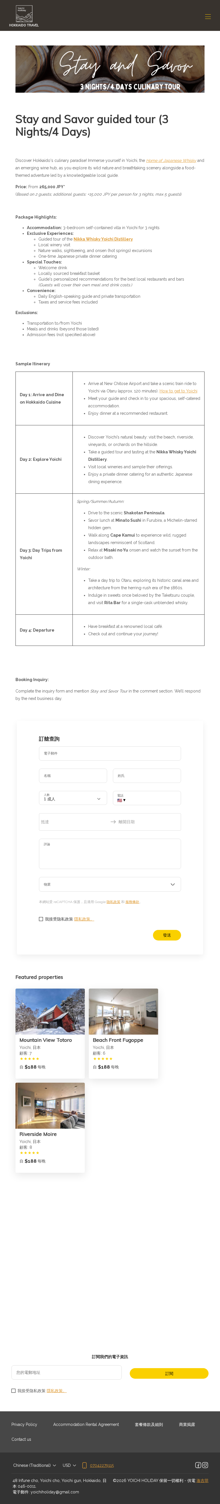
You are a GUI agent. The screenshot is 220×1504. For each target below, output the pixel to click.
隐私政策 (113, 902)
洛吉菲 (203, 1480)
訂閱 (169, 1373)
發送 (167, 935)
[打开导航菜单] (208, 16)
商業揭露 (187, 1424)
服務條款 (132, 902)
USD (67, 1465)
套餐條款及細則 (149, 1424)
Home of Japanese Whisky (171, 160)
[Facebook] (198, 1465)
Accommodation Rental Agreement (86, 1424)
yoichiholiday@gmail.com (55, 1492)
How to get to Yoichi (178, 391)
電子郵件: (21, 1492)
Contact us (21, 1439)
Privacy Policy (24, 1424)
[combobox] (110, 884)
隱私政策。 (84, 919)
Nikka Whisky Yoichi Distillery (103, 239)
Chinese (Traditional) (32, 1465)
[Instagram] (205, 1465)
